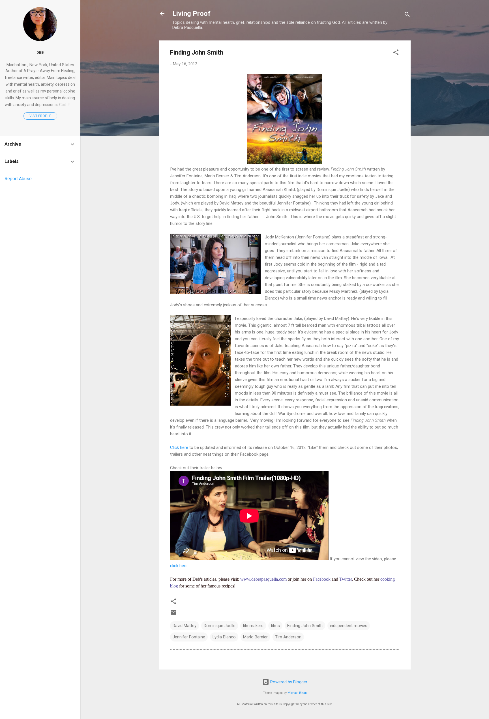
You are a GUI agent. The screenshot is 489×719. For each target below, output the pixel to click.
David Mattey (184, 625)
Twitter (345, 579)
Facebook (322, 579)
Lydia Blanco (224, 637)
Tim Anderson (288, 637)
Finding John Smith (305, 625)
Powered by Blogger (288, 681)
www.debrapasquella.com (263, 579)
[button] (396, 53)
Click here (179, 447)
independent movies (348, 625)
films (275, 625)
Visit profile (40, 116)
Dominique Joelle (219, 625)
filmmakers (253, 625)
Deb (40, 52)
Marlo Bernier (255, 637)
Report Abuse (18, 178)
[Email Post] (173, 614)
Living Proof (191, 14)
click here (179, 565)
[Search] (407, 15)
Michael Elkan (297, 693)
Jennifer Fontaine (189, 637)
